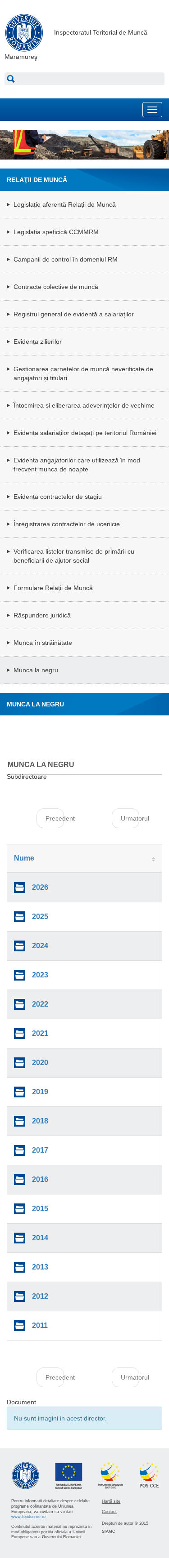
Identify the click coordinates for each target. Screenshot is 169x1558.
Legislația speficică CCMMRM (56, 231)
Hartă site (111, 1501)
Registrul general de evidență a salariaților (74, 314)
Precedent (55, 818)
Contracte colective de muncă (56, 286)
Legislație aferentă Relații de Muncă (65, 204)
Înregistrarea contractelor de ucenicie (67, 524)
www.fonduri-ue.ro (28, 1516)
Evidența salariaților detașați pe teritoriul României (85, 432)
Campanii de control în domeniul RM (66, 259)
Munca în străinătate (43, 642)
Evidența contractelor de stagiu (58, 496)
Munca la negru (36, 670)
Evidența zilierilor (38, 341)
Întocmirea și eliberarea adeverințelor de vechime (84, 405)
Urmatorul (130, 818)
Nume (24, 858)
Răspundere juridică (42, 615)
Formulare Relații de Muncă (53, 587)
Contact (109, 1511)
